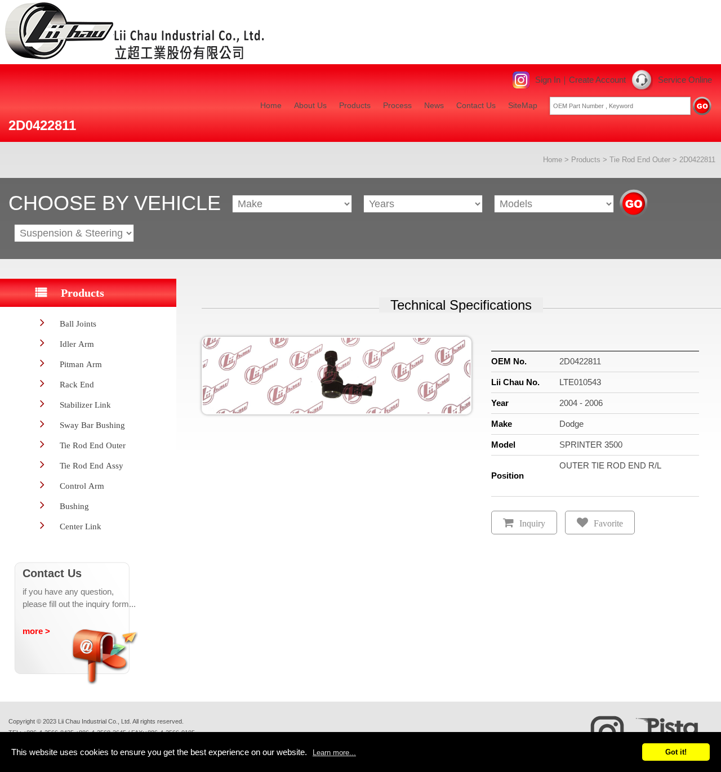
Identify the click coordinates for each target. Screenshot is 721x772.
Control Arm (82, 485)
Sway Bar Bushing (92, 425)
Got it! (676, 752)
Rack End (77, 384)
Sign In (547, 79)
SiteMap (522, 105)
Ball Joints (78, 323)
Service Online (685, 79)
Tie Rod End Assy (91, 465)
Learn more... (334, 752)
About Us (310, 105)
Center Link (80, 526)
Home (271, 105)
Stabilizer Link (85, 404)
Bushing (74, 506)
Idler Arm (77, 344)
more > (36, 631)
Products (355, 105)
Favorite (608, 523)
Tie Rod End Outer (639, 159)
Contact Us (476, 105)
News (434, 105)
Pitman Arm (81, 364)
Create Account (597, 79)
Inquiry (532, 523)
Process (397, 105)
